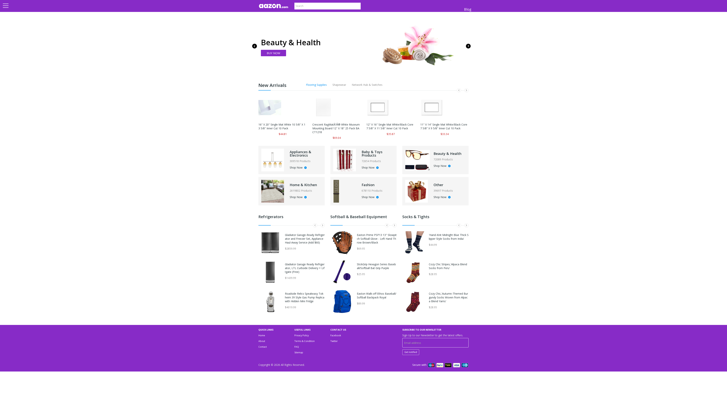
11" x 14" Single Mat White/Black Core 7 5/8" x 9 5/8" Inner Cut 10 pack (443, 126)
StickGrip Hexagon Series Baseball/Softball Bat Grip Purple (376, 266)
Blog (467, 9)
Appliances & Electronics (300, 154)
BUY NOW (273, 53)
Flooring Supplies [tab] (316, 85)
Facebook (335, 335)
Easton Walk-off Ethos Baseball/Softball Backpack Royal (376, 295)
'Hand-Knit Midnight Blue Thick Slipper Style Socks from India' (449, 236)
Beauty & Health (447, 153)
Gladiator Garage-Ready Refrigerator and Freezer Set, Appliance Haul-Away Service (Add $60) (305, 238)
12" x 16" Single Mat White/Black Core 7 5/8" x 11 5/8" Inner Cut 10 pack (389, 126)
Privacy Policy (301, 335)
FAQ (296, 346)
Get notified (410, 352)
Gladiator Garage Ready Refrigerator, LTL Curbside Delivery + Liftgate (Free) (304, 268)
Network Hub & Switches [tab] (367, 85)
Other (438, 185)
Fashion (368, 185)
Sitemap (298, 352)
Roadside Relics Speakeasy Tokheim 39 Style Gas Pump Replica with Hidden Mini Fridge (304, 297)
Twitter (334, 341)
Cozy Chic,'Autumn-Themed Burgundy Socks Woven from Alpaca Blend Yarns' (448, 297)
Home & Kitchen (303, 185)
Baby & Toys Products (372, 154)
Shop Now (296, 167)
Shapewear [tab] (339, 85)
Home (261, 335)
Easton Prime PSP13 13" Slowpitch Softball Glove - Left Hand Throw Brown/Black (377, 238)
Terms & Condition (304, 341)
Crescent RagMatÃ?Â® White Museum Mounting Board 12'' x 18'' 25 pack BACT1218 (336, 128)
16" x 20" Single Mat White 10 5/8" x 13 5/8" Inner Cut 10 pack (281, 126)
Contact (262, 346)
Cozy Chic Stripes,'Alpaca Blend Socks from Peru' (448, 266)
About (261, 341)
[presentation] (254, 46)
